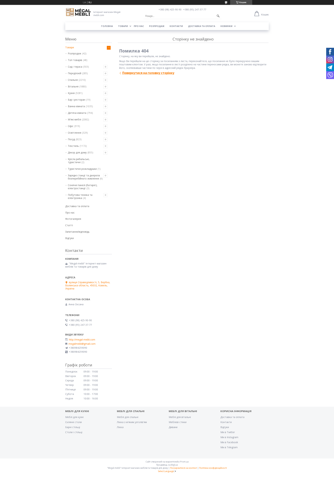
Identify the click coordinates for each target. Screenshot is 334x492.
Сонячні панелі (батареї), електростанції (82, 186)
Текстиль (73, 145)
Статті (69, 225)
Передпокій (74, 73)
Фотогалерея (73, 218)
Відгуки (69, 238)
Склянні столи (73, 422)
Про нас (139, 26)
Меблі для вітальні (180, 417)
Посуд (71, 139)
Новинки (226, 26)
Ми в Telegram (229, 447)
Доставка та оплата (201, 26)
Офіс (70, 126)
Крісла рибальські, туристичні (79, 160)
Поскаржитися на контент (183, 467)
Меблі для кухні (74, 417)
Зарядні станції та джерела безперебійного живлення (84, 177)
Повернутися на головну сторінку (148, 73)
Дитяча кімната (77, 112)
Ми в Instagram (229, 437)
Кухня (71, 93)
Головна (107, 26)
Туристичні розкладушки (82, 168)
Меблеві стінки (177, 422)
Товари (123, 26)
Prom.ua (184, 461)
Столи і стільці (73, 432)
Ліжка (120, 427)
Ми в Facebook (229, 442)
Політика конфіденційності (213, 467)
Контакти (176, 26)
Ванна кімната (76, 106)
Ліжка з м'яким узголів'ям (132, 422)
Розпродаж (156, 26)
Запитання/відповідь (77, 231)
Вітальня (73, 86)
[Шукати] (218, 16)
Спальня (73, 79)
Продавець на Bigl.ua (167, 464)
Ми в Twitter (227, 432)
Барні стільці (72, 427)
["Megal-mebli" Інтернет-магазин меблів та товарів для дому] (78, 12)
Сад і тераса (75, 66)
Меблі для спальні (127, 417)
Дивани (173, 427)
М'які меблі (74, 119)
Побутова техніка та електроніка (80, 196)
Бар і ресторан (76, 99)
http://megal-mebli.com (82, 339)
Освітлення (74, 132)
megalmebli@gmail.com (82, 343)
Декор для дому (77, 152)
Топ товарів (75, 60)
